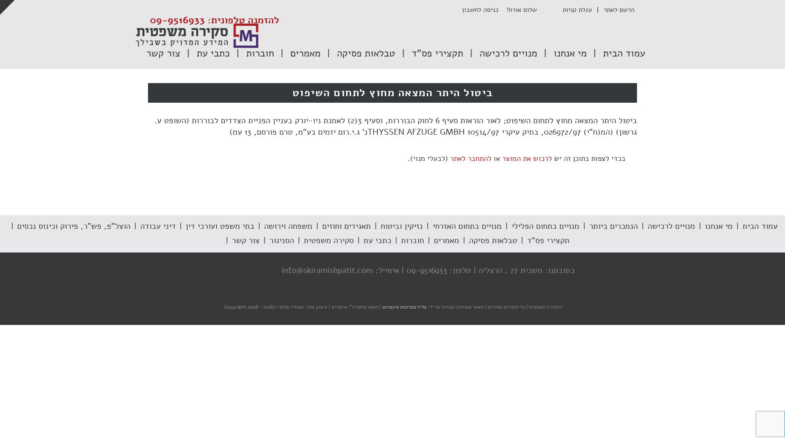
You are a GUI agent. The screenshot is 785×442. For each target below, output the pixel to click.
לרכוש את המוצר (527, 158)
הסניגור (281, 240)
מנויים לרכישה (671, 226)
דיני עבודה (158, 226)
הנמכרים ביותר (613, 226)
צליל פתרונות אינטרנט (404, 307)
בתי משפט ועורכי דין (220, 226)
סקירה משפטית (329, 240)
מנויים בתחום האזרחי (467, 226)
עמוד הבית (760, 226)
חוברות (412, 240)
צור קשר (246, 240)
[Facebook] (264, 271)
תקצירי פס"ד (548, 240)
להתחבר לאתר (470, 158)
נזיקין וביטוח (402, 226)
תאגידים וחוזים (346, 226)
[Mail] (215, 271)
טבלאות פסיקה (493, 240)
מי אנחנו (719, 226)
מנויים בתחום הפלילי (545, 226)
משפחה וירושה (288, 226)
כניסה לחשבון (484, 9)
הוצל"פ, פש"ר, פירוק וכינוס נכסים (73, 226)
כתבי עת (377, 240)
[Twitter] (248, 271)
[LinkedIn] (232, 271)
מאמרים (446, 240)
